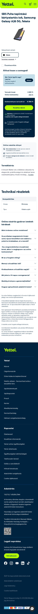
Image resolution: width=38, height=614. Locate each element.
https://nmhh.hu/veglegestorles (15, 524)
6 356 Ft (30, 101)
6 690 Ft (30, 92)
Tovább (31, 175)
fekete (8, 55)
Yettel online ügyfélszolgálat (14, 444)
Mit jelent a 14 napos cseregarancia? (16, 275)
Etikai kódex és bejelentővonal (15, 376)
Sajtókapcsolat (9, 393)
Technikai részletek (16, 191)
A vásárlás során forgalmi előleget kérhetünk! (17, 116)
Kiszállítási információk (12, 439)
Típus (5, 209)
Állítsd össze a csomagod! (15, 70)
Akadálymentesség (11, 408)
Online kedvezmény (11, 95)
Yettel (7, 360)
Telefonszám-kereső (11, 459)
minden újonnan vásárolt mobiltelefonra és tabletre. (18, 149)
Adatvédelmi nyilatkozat (13, 581)
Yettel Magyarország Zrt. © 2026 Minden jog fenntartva (19, 599)
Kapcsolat (9, 428)
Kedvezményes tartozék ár (15, 101)
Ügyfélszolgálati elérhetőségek (15, 454)
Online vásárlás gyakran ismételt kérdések (17, 223)
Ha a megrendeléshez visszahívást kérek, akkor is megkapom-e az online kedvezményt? (16, 249)
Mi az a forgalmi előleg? (11, 258)
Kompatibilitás (8, 199)
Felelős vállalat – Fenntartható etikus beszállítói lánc (17, 382)
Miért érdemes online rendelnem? (15, 230)
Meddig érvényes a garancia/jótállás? (16, 281)
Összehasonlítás (10, 65)
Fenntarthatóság (10, 413)
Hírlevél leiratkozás (11, 468)
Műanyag (25, 204)
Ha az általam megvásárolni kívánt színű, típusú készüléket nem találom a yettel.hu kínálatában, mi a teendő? (16, 238)
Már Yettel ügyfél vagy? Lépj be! (13, 78)
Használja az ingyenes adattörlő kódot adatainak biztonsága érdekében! (18, 513)
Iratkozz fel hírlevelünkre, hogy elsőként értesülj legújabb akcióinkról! (18, 548)
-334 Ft (30, 95)
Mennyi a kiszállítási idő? (11, 263)
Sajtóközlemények (10, 388)
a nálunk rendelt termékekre (20, 156)
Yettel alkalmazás (10, 449)
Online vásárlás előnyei (12, 145)
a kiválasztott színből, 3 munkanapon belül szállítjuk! (20, 114)
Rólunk (6, 366)
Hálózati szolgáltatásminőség (14, 418)
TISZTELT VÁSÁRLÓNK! (12, 494)
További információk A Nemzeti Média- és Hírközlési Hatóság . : (18, 521)
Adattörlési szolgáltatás (12, 473)
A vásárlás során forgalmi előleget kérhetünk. (15, 324)
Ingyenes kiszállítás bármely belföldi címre (17, 153)
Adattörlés (9, 488)
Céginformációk (10, 371)
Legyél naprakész (12, 541)
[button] (32, 608)
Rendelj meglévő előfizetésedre (10, 82)
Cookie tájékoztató (11, 478)
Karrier (6, 403)
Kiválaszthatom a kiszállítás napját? (15, 269)
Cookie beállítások (10, 591)
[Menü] (35, 4)
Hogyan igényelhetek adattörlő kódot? (17, 287)
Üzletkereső (8, 434)
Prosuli (6, 398)
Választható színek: (8, 50)
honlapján (23, 521)
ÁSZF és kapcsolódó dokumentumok (17, 576)
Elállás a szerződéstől (12, 464)
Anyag (5, 204)
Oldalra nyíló (26, 209)
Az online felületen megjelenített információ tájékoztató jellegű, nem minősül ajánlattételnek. (18, 296)
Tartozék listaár (10, 92)
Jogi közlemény (9, 586)
